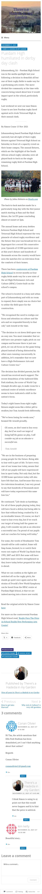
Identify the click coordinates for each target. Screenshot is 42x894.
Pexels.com (33, 199)
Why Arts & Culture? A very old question (31, 704)
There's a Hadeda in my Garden (21, 13)
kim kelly (23, 826)
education (8, 650)
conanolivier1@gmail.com (18, 766)
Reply (23, 776)
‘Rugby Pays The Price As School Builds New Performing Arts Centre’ (20, 622)
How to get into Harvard (8, 704)
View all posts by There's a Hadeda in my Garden (20, 692)
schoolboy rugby (11, 657)
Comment (33, 880)
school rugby (9, 653)
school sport (24, 653)
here (3, 607)
